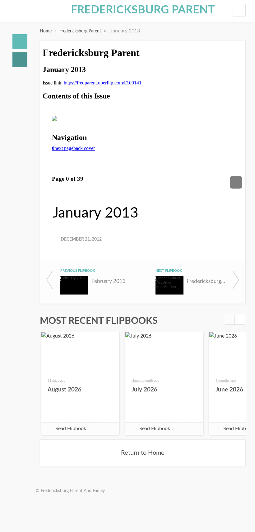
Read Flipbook (70, 428)
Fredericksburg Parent (143, 10)
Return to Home (143, 453)
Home (19, 41)
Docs (19, 59)
